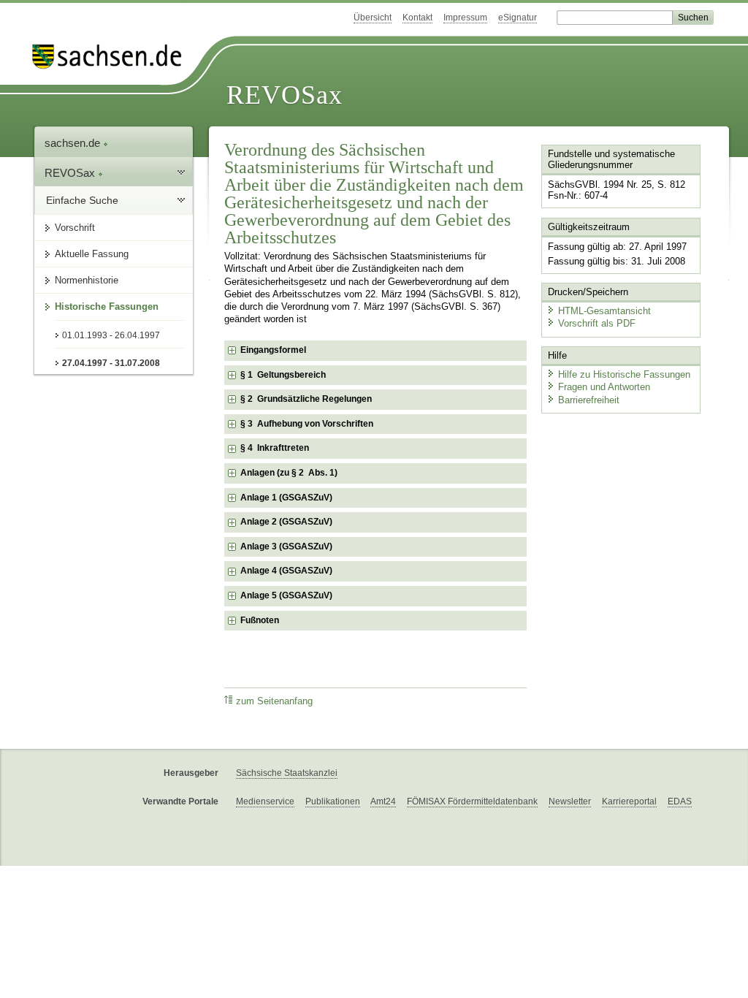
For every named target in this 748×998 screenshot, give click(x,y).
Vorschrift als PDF (597, 323)
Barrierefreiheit (588, 400)
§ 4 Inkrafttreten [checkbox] (274, 448)
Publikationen (332, 801)
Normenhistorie (86, 280)
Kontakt (417, 17)
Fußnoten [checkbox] (259, 620)
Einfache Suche (82, 200)
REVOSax (284, 95)
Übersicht (373, 17)
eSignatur (517, 17)
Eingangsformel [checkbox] (273, 350)
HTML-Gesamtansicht (604, 310)
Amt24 (383, 801)
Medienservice (265, 801)
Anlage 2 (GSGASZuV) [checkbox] (286, 522)
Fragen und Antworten (604, 386)
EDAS (680, 801)
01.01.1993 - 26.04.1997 (111, 335)
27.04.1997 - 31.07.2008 (111, 363)
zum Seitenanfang (274, 701)
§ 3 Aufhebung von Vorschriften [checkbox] (306, 424)
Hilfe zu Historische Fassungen (624, 374)
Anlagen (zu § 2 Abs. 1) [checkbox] (288, 473)
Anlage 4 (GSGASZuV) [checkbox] (286, 570)
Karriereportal (629, 801)
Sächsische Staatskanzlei (286, 773)
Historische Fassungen (107, 306)
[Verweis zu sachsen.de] (112, 56)
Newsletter (570, 801)
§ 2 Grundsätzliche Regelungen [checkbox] (306, 399)
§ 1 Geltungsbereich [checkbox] (283, 375)
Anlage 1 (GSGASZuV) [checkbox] (286, 497)
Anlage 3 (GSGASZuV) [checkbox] (286, 546)
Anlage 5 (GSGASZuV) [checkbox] (286, 595)
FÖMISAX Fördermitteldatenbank (472, 801)
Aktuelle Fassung (92, 253)
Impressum (465, 17)
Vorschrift (75, 227)
